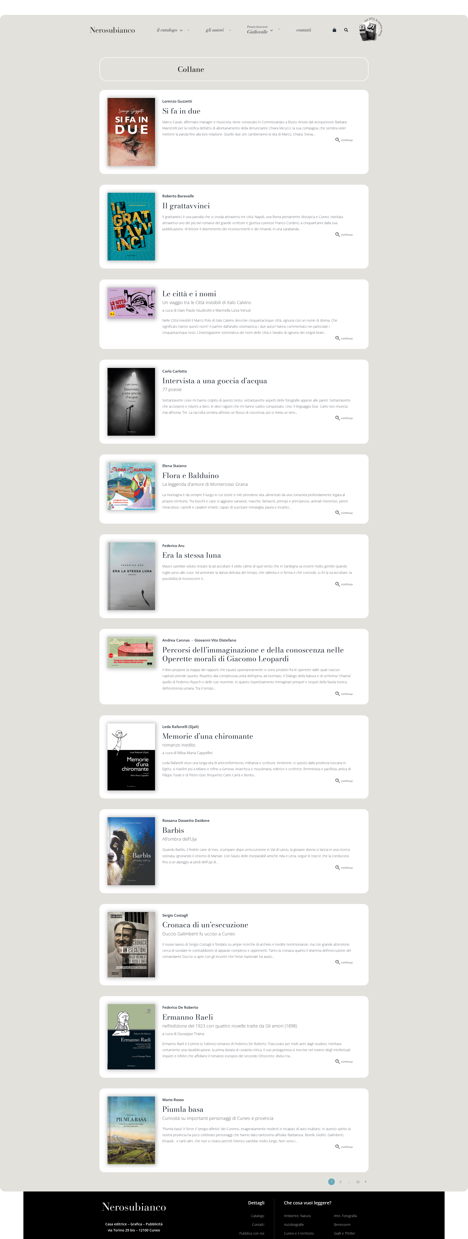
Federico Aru (173, 545)
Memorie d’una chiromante (207, 736)
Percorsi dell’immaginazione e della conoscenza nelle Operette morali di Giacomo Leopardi (253, 654)
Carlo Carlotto (174, 371)
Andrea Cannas (176, 640)
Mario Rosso (173, 1099)
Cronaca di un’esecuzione (205, 924)
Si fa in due (181, 110)
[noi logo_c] (370, 30)
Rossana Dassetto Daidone (186, 820)
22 (358, 1182)
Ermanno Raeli (187, 1017)
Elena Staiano (174, 465)
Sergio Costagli (175, 915)
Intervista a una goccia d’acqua (214, 380)
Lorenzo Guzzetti (177, 101)
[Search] (346, 30)
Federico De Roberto (180, 1007)
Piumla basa (183, 1109)
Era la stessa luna (191, 555)
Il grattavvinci (186, 205)
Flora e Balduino (190, 475)
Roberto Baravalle (178, 195)
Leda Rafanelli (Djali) (180, 726)
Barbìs (173, 830)
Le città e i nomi (189, 293)
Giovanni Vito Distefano (215, 640)
